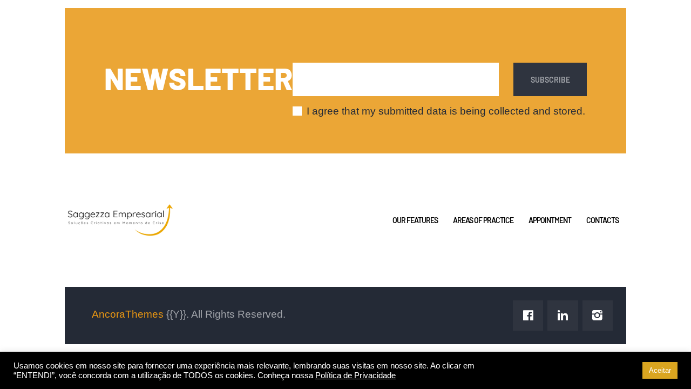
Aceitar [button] (660, 370)
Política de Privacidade (355, 375)
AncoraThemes (128, 314)
